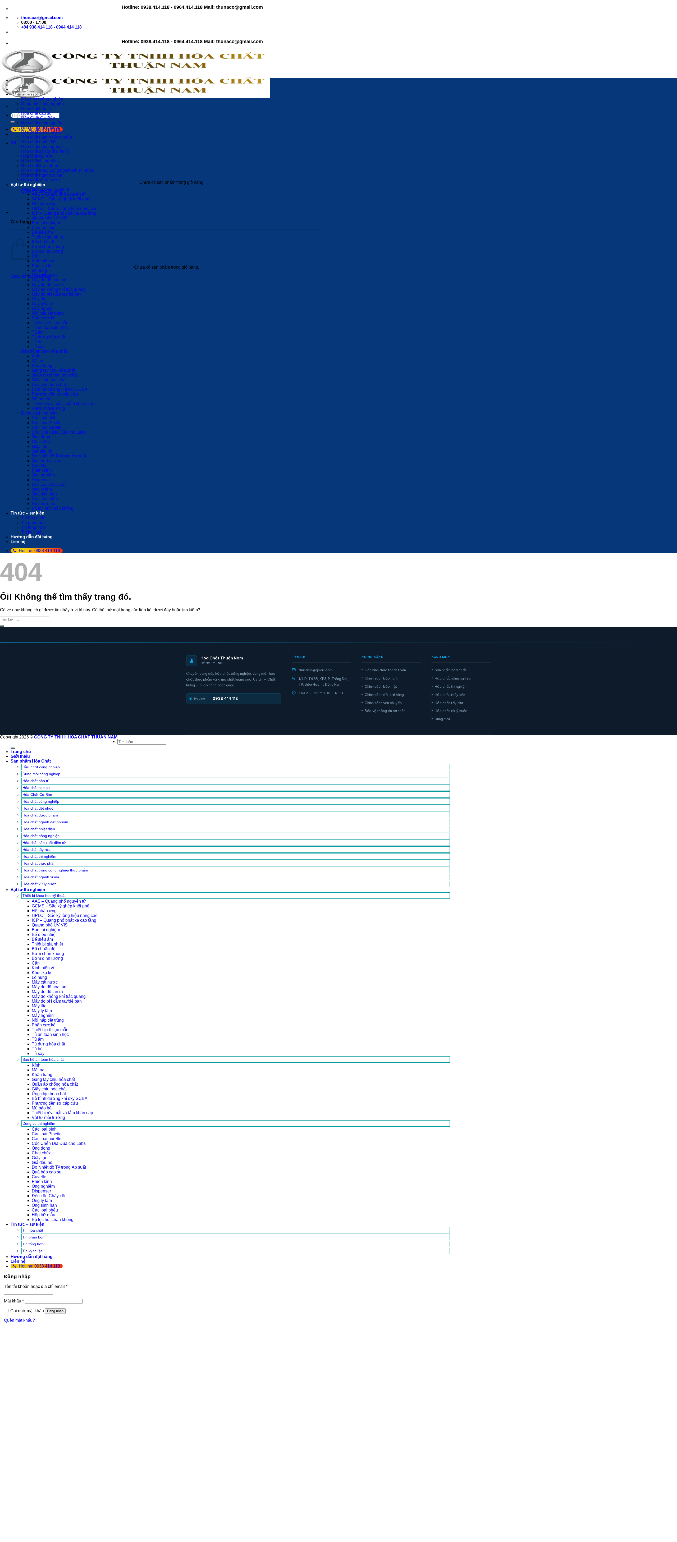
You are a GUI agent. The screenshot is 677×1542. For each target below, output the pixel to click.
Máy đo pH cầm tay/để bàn (57, 294)
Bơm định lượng (47, 251)
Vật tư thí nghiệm (28, 184)
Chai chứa (42, 441)
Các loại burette (46, 427)
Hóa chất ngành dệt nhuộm (46, 137)
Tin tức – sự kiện (27, 513)
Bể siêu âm (42, 232)
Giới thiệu (20, 89)
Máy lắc (39, 299)
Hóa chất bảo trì (36, 108)
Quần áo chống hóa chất (55, 375)
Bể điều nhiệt (44, 227)
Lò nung (39, 270)
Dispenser (41, 480)
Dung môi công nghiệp (42, 104)
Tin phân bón (33, 522)
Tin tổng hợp (33, 527)
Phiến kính (42, 470)
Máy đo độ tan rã (47, 284)
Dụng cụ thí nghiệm (39, 413)
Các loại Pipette (47, 422)
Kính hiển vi (43, 261)
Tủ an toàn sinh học (50, 327)
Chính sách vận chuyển (383, 703)
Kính (36, 356)
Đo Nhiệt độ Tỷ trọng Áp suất (59, 456)
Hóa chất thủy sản (450, 694)
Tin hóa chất (32, 518)
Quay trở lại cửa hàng (31, 276)
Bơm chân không (48, 246)
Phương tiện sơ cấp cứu (55, 394)
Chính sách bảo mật (381, 686)
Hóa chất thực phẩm (40, 165)
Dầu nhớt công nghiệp (42, 99)
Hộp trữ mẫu (43, 503)
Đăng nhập (55, 1311)
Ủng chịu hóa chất (49, 384)
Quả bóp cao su (46, 460)
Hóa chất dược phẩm (41, 132)
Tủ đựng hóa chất (48, 337)
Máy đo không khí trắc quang (59, 289)
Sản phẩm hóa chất (450, 670)
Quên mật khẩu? (19, 1320)
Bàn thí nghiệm (46, 223)
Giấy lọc (39, 446)
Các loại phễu (45, 499)
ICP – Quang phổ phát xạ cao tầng (64, 213)
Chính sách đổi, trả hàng (384, 694)
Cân (36, 256)
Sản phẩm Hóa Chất (31, 94)
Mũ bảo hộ (42, 399)
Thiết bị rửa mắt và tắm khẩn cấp (62, 403)
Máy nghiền (43, 308)
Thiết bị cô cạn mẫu (50, 322)
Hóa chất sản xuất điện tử (45, 151)
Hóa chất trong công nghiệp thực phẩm (57, 170)
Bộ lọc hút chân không (53, 508)
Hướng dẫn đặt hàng (32, 537)
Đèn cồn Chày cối (48, 484)
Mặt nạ (38, 361)
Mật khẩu (14, 1301)
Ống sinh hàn (44, 494)
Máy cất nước (45, 275)
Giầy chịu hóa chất (49, 380)
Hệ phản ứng (44, 203)
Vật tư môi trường (48, 408)
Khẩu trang (42, 365)
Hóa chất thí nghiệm (451, 686)
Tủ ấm (38, 332)
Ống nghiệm (43, 475)
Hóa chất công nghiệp (41, 123)
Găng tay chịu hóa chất (53, 370)
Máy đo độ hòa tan (49, 280)
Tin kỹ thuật (32, 532)
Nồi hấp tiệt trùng (48, 313)
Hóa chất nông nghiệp (42, 146)
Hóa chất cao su (36, 113)
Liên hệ (18, 541)
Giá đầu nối (42, 451)
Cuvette (39, 465)
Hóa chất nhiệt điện (39, 142)
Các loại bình (44, 418)
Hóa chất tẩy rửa (449, 703)
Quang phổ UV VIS (50, 218)
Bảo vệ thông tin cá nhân (385, 711)
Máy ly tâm (42, 303)
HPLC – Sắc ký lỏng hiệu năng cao (65, 208)
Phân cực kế (44, 318)
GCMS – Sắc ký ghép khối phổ (60, 199)
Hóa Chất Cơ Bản (38, 118)
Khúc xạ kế (42, 265)
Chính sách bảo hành (381, 678)
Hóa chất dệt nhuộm (40, 127)
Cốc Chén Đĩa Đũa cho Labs (59, 432)
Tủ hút (38, 341)
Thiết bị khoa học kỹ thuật (45, 189)
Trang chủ (21, 84)
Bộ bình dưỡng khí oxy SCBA (60, 389)
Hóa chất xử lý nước (40, 180)
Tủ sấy (38, 346)
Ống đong (41, 437)
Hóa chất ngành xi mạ (41, 175)
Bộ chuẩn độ (44, 242)
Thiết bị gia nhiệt (47, 237)
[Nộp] (13, 122)
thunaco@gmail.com (316, 670)
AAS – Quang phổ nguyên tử (59, 194)
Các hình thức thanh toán (385, 670)
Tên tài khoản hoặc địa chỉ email (35, 1286)
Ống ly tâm (42, 489)
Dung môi (442, 719)
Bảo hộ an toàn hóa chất (44, 351)
